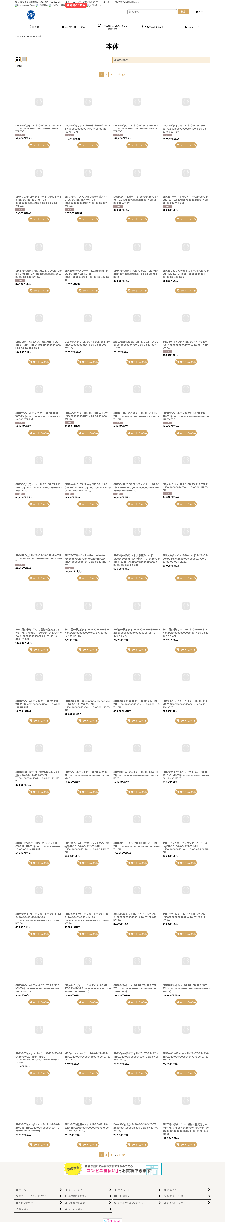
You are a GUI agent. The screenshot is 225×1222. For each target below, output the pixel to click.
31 (118, 74)
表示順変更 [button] (122, 59)
